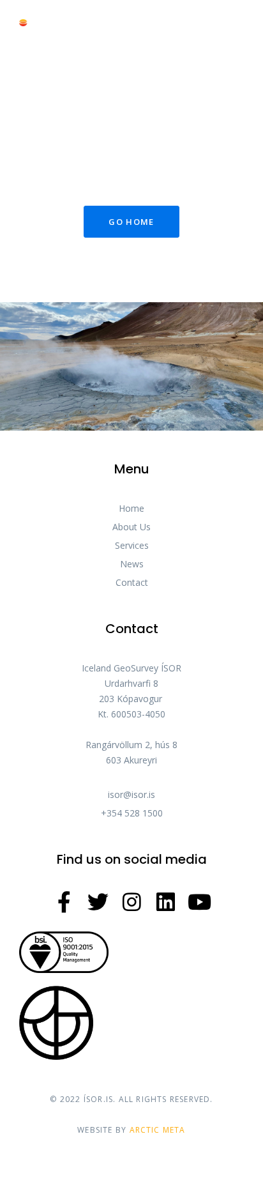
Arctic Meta (158, 1129)
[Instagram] (131, 901)
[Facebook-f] (64, 901)
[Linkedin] (165, 901)
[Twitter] (98, 901)
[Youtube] (199, 901)
